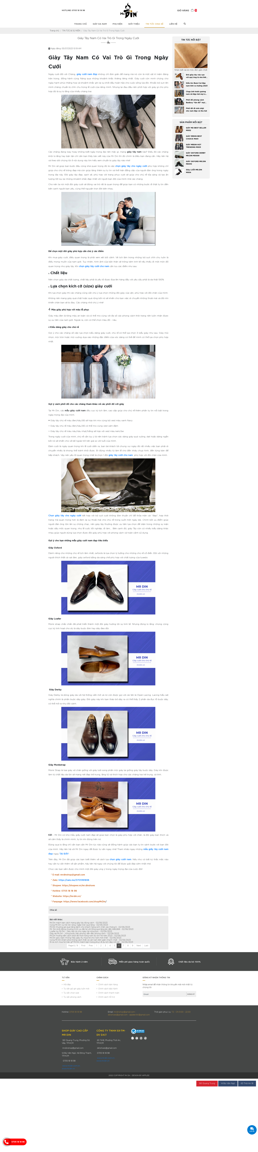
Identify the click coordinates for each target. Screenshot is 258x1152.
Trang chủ (80, 23)
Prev (91, 946)
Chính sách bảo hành (108, 989)
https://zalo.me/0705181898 (74, 879)
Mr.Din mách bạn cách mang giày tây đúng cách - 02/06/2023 (79, 923)
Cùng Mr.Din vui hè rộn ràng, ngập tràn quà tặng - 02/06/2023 (79, 925)
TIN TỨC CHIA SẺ (154, 23)
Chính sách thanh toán (108, 993)
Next (139, 946)
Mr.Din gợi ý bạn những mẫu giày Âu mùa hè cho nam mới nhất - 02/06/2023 (85, 938)
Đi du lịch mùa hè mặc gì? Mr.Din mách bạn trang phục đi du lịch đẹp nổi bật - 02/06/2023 (91, 942)
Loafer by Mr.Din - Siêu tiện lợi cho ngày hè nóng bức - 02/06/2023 (81, 931)
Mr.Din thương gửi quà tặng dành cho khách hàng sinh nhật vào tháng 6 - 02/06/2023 (90, 927)
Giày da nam (100, 23)
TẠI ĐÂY (64, 853)
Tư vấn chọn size (71, 993)
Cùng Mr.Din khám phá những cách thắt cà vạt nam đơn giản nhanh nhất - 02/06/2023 (90, 940)
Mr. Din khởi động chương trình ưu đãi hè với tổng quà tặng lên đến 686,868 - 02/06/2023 (91, 929)
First (83, 946)
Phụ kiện (117, 23)
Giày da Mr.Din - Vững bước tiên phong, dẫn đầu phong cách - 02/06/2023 (84, 934)
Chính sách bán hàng (108, 985)
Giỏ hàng (186, 11)
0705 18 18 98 (18, 1142)
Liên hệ (173, 23)
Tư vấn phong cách (72, 997)
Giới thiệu (134, 23)
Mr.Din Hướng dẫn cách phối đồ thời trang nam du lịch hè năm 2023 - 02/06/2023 (88, 936)
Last (146, 946)
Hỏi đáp (67, 985)
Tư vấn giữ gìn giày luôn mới (76, 989)
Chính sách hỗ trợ (106, 997)
